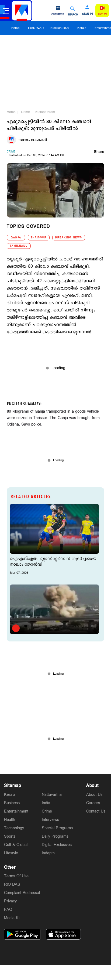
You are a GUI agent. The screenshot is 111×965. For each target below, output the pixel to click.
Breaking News (68, 237)
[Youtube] (81, 956)
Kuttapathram (45, 112)
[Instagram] (55, 956)
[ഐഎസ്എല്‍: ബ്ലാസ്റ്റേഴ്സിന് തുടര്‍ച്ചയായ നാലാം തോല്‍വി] (54, 529)
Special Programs (57, 828)
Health (9, 820)
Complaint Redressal (22, 893)
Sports (9, 836)
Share (99, 152)
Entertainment (16, 811)
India (46, 803)
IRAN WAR (36, 28)
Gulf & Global (15, 845)
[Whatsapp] (30, 956)
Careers (93, 803)
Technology (14, 828)
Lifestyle (11, 853)
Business (12, 803)
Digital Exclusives (57, 845)
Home (15, 28)
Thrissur (39, 237)
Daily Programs (55, 836)
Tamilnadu (19, 246)
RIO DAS (12, 884)
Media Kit (12, 918)
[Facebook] (68, 956)
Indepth (48, 853)
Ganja (16, 237)
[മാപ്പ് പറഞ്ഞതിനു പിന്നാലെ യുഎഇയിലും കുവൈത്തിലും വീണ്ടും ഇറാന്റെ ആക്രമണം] (54, 609)
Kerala (81, 28)
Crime (25, 112)
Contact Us (95, 811)
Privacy (10, 901)
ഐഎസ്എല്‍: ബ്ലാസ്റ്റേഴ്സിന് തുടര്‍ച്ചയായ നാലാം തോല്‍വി (53, 561)
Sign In (87, 14)
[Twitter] (43, 956)
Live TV (102, 14)
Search (73, 14)
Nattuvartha (52, 794)
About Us (94, 794)
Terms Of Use (16, 876)
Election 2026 (59, 28)
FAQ (8, 909)
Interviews (50, 820)
